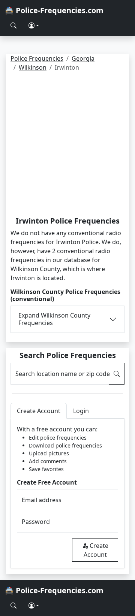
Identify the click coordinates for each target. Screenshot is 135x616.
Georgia (83, 58)
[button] (33, 25)
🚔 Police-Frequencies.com (54, 10)
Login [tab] (81, 411)
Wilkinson (32, 67)
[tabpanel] (67, 493)
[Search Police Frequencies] (13, 25)
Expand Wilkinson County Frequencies (54, 319)
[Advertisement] (67, 145)
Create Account (96, 550)
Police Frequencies (36, 58)
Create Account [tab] (38, 411)
